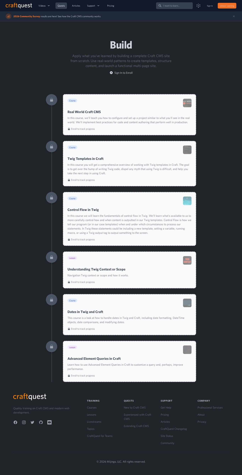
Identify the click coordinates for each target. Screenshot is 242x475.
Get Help (166, 407)
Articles (76, 5)
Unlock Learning (227, 5)
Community (167, 443)
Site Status (167, 435)
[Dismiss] (233, 16)
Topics (90, 428)
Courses (92, 407)
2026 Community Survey (26, 16)
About (201, 414)
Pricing (110, 5)
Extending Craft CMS (136, 426)
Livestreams (94, 421)
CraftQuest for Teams (99, 435)
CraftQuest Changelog (174, 428)
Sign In (210, 5)
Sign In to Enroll (123, 72)
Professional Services (210, 407)
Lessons (91, 414)
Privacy (202, 421)
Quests (61, 5)
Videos (42, 5)
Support (91, 5)
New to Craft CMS (135, 407)
